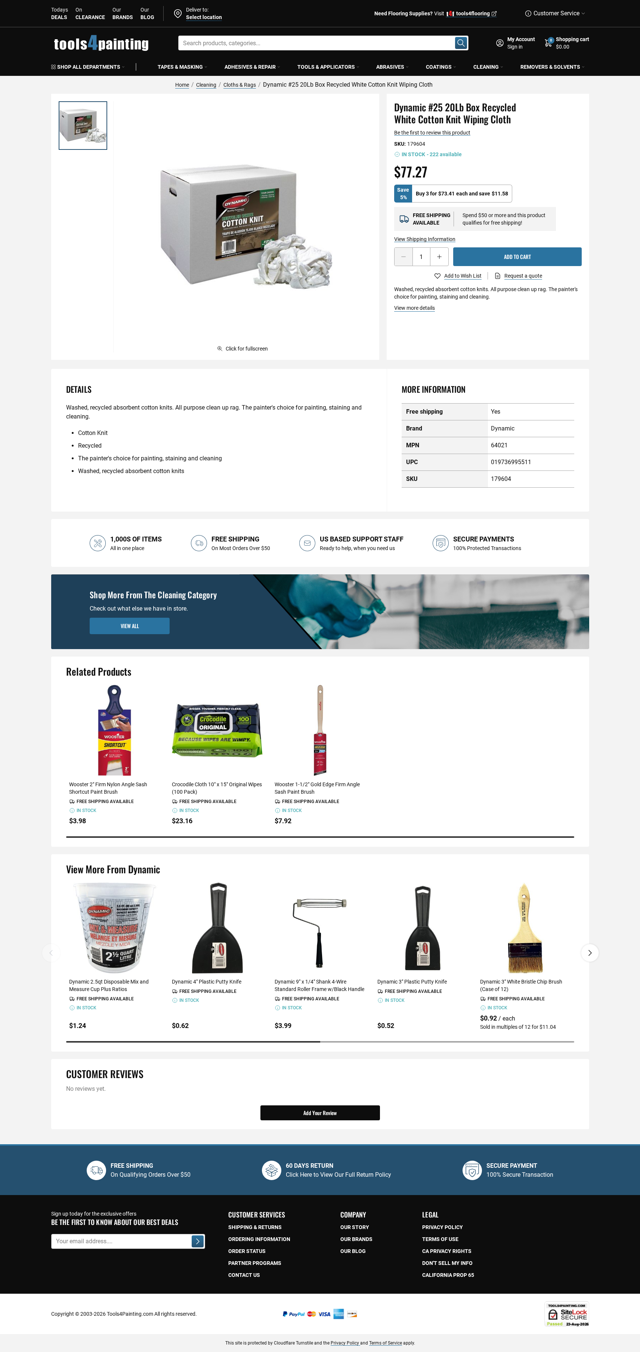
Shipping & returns (255, 1227)
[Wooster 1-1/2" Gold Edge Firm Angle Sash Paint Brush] (320, 730)
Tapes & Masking (180, 67)
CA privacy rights (447, 1251)
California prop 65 (448, 1275)
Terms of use (440, 1239)
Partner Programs (254, 1263)
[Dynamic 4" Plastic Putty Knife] (217, 928)
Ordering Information (259, 1239)
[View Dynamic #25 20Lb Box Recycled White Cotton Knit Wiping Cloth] (83, 125)
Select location (204, 17)
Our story (354, 1227)
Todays (59, 13)
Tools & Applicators (326, 67)
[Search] (461, 43)
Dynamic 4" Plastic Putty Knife (206, 982)
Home (182, 85)
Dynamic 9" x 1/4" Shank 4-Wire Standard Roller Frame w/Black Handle (319, 985)
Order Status (247, 1251)
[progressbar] (320, 837)
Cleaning (486, 67)
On (90, 13)
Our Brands (356, 1239)
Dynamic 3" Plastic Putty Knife (412, 982)
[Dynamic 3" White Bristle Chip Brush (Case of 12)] (525, 928)
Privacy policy (442, 1227)
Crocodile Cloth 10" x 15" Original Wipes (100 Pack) (217, 788)
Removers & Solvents (550, 67)
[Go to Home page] (101, 43)
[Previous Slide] (51, 953)
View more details (414, 308)
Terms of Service (385, 1343)
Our (122, 13)
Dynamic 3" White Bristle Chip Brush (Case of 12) (521, 985)
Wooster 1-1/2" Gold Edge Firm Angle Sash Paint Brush (317, 788)
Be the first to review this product (432, 133)
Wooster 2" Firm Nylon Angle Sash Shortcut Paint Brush (108, 788)
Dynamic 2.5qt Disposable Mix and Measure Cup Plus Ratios (109, 985)
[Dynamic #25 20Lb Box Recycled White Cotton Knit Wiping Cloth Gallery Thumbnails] (83, 125)
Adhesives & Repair (250, 67)
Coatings (439, 67)
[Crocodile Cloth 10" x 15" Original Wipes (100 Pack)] (217, 730)
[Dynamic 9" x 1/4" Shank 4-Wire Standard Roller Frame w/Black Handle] (320, 928)
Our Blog (353, 1251)
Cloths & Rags (239, 85)
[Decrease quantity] (403, 257)
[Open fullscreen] (246, 226)
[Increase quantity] (439, 257)
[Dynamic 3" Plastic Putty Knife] (422, 928)
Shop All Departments (88, 67)
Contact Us (244, 1275)
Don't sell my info (447, 1263)
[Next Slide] (590, 953)
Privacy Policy (345, 1343)
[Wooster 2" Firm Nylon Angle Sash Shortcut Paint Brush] (114, 730)
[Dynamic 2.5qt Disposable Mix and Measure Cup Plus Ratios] (114, 928)
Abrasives (390, 67)
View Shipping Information (424, 239)
